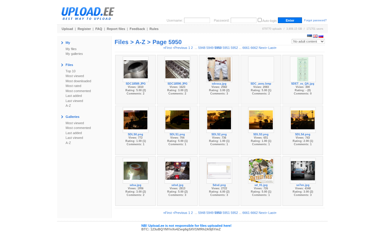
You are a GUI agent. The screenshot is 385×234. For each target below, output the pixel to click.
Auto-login (269, 20)
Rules (154, 29)
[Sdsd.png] (219, 170)
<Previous (180, 48)
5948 (201, 48)
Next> (263, 48)
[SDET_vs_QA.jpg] (302, 68)
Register (84, 29)
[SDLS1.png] (177, 119)
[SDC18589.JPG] (136, 68)
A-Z (68, 105)
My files (71, 49)
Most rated (73, 86)
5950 (218, 48)
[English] (315, 36)
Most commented (78, 91)
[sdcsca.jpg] (219, 68)
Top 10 (70, 71)
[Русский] (321, 36)
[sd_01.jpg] (261, 170)
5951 (226, 48)
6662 (254, 48)
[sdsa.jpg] (136, 170)
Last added (74, 96)
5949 (210, 48)
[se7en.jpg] (303, 170)
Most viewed (75, 76)
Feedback (137, 29)
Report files (116, 29)
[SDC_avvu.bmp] (261, 68)
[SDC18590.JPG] (177, 68)
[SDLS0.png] (136, 119)
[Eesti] (309, 36)
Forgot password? (315, 20)
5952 (234, 48)
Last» (272, 48)
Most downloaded (78, 81)
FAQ (98, 29)
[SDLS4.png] (303, 119)
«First (167, 48)
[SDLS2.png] (219, 119)
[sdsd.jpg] (177, 170)
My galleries (74, 54)
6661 (246, 48)
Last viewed (74, 101)
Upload (67, 29)
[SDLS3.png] (261, 119)
